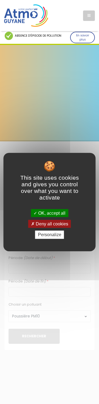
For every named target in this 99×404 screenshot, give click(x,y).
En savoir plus (82, 37)
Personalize (49, 234)
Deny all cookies (51, 224)
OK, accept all (51, 213)
